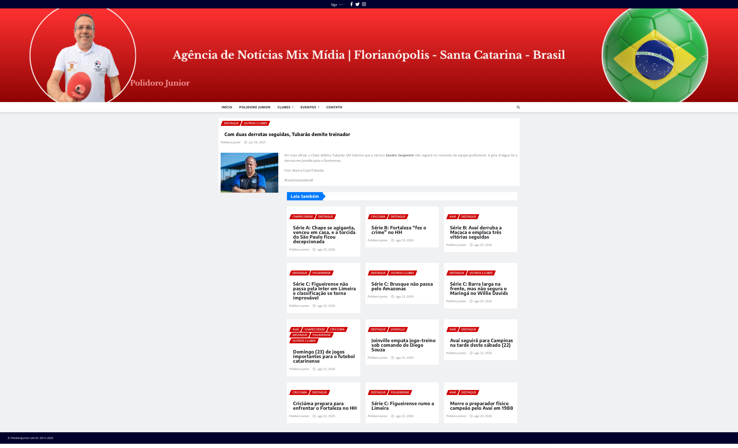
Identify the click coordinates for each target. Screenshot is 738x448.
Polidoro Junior (255, 107)
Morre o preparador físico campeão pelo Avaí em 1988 (481, 405)
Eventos (309, 107)
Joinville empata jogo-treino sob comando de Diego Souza (403, 344)
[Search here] (518, 107)
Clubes (284, 107)
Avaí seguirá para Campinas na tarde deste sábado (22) (481, 342)
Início (227, 107)
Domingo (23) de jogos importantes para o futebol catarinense (324, 356)
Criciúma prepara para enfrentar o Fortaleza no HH (325, 405)
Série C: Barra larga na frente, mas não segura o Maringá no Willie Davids (479, 288)
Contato (334, 107)
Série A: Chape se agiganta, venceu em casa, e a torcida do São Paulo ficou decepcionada (324, 234)
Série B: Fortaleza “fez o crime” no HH (398, 230)
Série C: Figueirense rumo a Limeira (402, 405)
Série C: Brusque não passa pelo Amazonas (402, 286)
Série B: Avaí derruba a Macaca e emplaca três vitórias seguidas (476, 232)
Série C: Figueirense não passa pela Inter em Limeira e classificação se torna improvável (324, 290)
